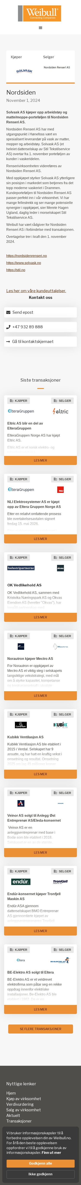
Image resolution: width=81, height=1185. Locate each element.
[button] (40, 27)
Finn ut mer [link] (51, 1153)
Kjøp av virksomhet (23, 1099)
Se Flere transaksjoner (40, 1029)
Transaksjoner (19, 1121)
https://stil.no (15, 270)
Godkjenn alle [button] (40, 1163)
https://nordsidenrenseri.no (26, 256)
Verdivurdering (20, 1104)
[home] (38, 13)
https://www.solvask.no (23, 263)
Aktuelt (13, 1115)
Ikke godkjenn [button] (40, 1174)
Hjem (11, 1093)
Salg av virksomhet (23, 1110)
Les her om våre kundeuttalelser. (36, 291)
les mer (40, 460)
